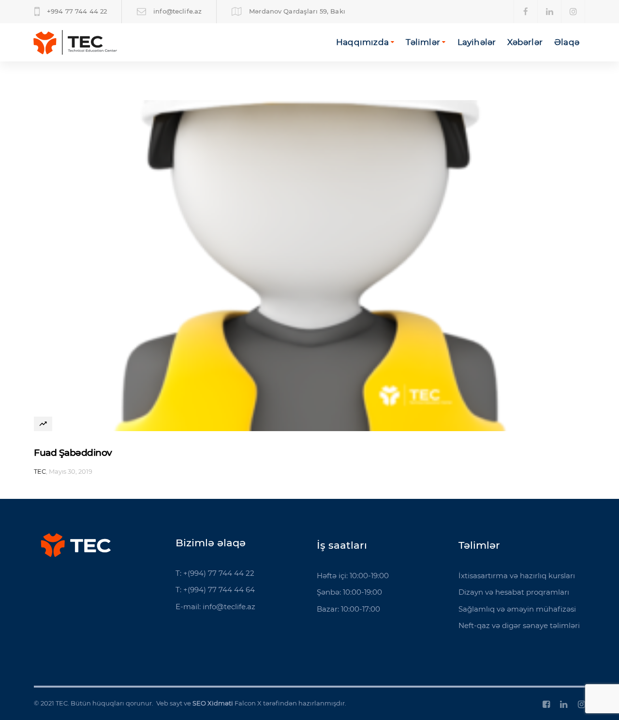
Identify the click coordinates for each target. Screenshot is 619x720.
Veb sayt (169, 703)
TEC (40, 471)
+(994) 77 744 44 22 (218, 573)
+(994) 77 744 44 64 (219, 589)
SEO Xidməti (212, 703)
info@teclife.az (229, 606)
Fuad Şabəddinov (73, 452)
